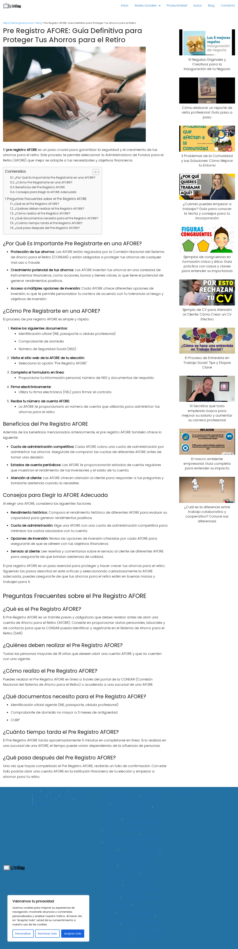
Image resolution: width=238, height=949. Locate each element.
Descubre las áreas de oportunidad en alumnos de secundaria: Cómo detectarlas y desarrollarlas (133, 870)
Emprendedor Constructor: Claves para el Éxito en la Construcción (130, 926)
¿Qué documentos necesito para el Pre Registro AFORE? (56, 218)
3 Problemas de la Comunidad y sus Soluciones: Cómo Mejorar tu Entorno (131, 805)
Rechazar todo (47, 933)
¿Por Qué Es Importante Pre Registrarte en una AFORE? (55, 177)
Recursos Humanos (74, 796)
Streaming (64, 799)
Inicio (124, 5)
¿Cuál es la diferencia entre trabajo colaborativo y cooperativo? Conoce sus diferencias (128, 862)
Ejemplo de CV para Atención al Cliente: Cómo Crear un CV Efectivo (129, 833)
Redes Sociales (146, 5)
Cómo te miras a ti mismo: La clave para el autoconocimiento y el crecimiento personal (131, 901)
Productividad (177, 5)
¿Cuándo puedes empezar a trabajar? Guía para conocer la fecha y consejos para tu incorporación (130, 815)
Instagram (76, 792)
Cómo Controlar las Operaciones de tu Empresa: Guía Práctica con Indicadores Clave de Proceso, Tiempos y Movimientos (133, 891)
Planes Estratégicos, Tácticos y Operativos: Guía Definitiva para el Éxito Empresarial (131, 940)
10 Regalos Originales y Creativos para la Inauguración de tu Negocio (128, 794)
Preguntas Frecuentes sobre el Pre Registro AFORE (46, 199)
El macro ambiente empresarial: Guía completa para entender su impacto (132, 852)
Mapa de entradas (183, 792)
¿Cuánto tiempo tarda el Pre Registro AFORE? (49, 223)
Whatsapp (41, 803)
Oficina (52, 796)
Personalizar (23, 933)
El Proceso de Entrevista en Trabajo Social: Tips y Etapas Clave (133, 836)
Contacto (228, 5)
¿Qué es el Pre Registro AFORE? (36, 204)
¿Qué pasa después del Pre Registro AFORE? (47, 228)
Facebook (58, 792)
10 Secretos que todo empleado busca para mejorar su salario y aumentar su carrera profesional (132, 846)
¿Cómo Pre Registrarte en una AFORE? (43, 182)
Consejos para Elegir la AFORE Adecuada (46, 192)
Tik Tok (79, 799)
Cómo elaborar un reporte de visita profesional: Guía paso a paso (132, 799)
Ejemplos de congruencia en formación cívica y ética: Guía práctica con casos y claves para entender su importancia (132, 823)
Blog (211, 5)
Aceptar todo (72, 933)
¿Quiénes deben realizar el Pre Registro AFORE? (49, 208)
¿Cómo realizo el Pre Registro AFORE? (42, 213)
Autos (197, 5)
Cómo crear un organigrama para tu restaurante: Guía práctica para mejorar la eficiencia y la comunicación (132, 879)
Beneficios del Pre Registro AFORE (40, 187)
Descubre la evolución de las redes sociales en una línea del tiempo (129, 915)
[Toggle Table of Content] (94, 172)
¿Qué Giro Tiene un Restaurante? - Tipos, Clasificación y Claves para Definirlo (133, 932)
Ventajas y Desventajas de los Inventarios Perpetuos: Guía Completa (132, 909)
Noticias (39, 796)
